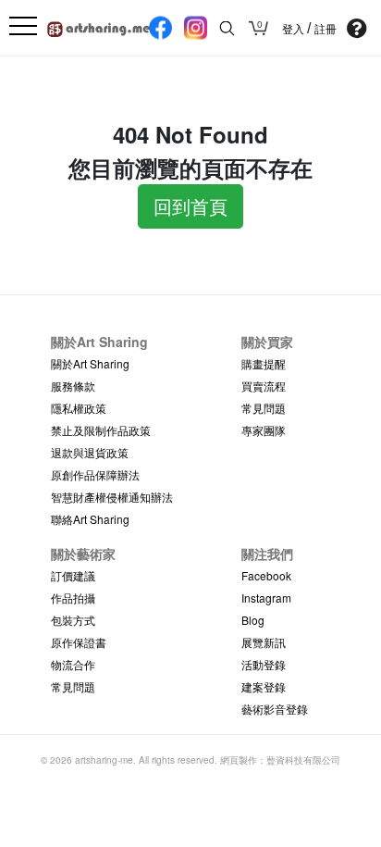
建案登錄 (263, 686)
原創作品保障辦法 (95, 474)
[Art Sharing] (99, 26)
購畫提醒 (263, 363)
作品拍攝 (73, 597)
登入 (294, 28)
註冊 (325, 28)
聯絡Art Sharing (90, 519)
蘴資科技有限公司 (303, 760)
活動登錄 (263, 664)
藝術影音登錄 (274, 708)
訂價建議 (73, 575)
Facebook (266, 575)
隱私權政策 (78, 408)
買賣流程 (263, 385)
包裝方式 (73, 620)
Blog (252, 620)
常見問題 (263, 408)
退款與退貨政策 (90, 452)
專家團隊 (263, 430)
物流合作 (73, 664)
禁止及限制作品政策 (101, 430)
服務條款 (73, 385)
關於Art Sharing (90, 363)
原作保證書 (78, 642)
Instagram (266, 597)
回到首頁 (190, 206)
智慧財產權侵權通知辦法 (112, 496)
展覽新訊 (263, 642)
